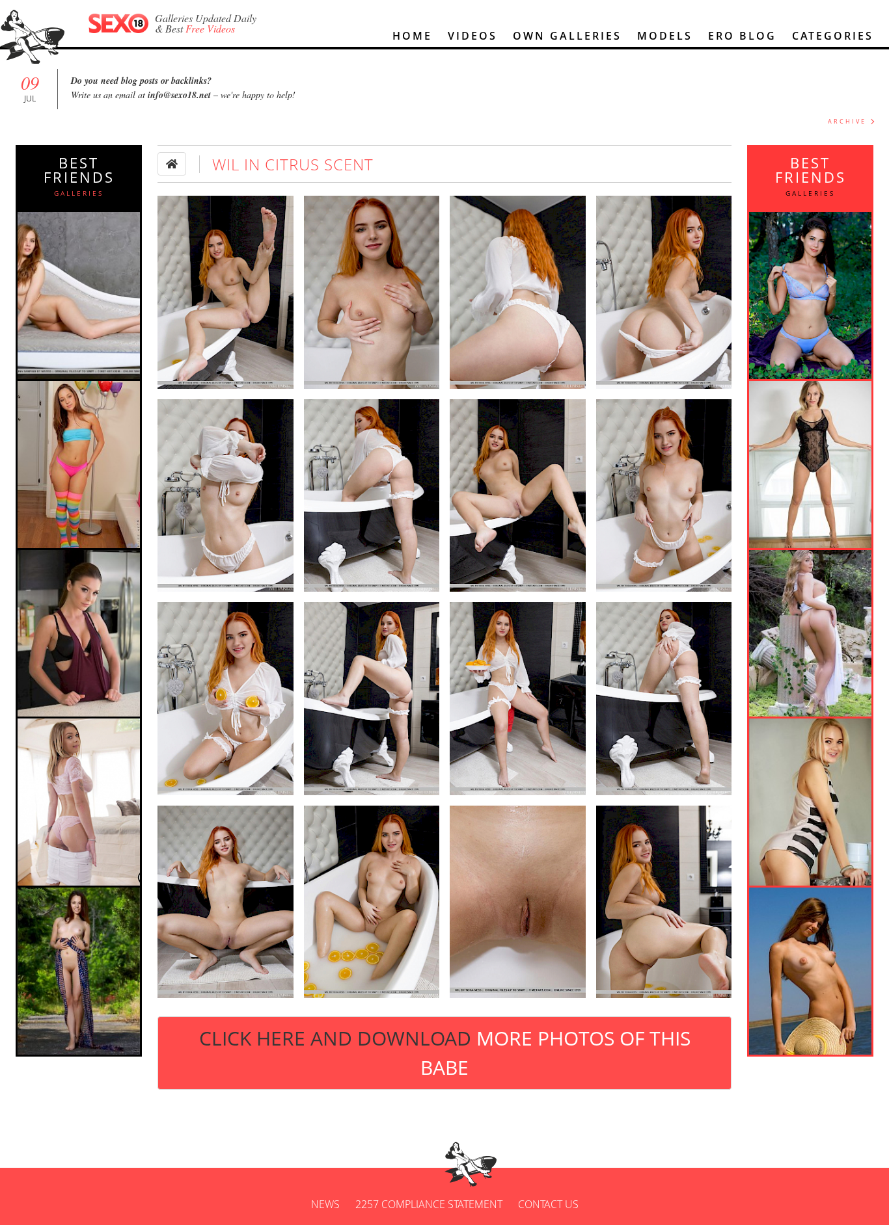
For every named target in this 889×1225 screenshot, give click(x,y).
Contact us (548, 1204)
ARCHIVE (847, 121)
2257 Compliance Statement (428, 1204)
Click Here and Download (445, 1053)
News (325, 1204)
